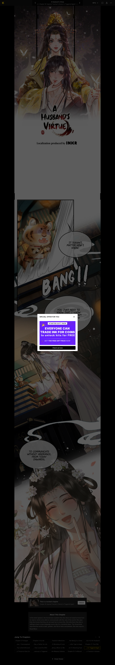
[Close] (74, 316)
